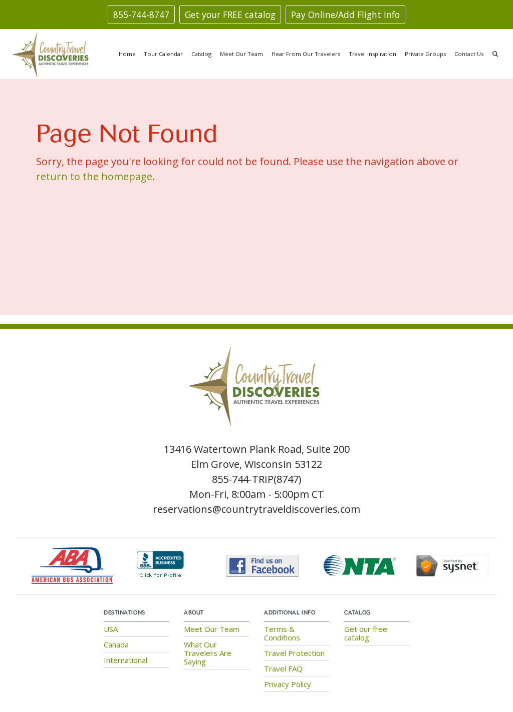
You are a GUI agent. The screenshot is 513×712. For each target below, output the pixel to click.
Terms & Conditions (282, 633)
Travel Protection (294, 653)
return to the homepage (94, 176)
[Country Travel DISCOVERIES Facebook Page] (263, 564)
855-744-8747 (141, 15)
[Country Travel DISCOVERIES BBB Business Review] (160, 564)
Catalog (201, 54)
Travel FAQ (283, 668)
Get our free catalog (365, 633)
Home (127, 54)
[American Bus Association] (72, 564)
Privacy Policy (287, 684)
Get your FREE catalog (230, 15)
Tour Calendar (163, 54)
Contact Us (468, 54)
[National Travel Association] (359, 564)
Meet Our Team (241, 54)
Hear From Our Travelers (306, 54)
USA (111, 629)
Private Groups (425, 54)
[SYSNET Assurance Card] (452, 564)
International (125, 660)
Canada (116, 644)
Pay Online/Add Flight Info (345, 15)
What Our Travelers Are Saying (207, 652)
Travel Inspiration (372, 54)
